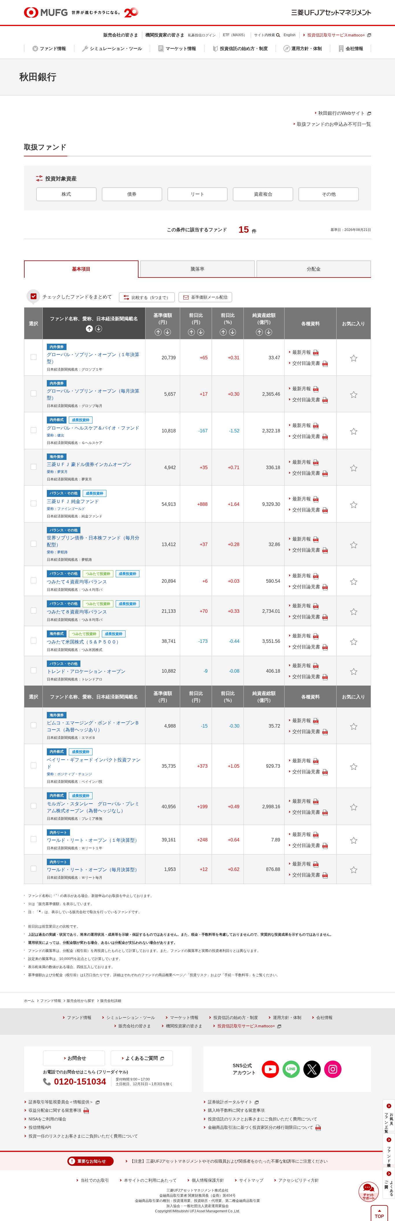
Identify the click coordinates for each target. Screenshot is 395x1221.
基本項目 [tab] (81, 269)
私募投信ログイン (202, 35)
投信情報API (40, 1127)
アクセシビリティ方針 (298, 1180)
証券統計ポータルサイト (230, 1102)
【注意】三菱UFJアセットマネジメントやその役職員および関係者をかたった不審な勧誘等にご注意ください (229, 1161)
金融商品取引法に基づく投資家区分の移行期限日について (260, 1127)
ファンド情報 (50, 1001)
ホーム (29, 1001)
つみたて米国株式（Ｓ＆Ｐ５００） (84, 641)
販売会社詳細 (110, 1001)
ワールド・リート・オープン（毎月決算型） (93, 869)
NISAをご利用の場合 (47, 1119)
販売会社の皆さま (135, 1026)
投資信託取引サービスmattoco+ (336, 35)
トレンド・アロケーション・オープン (86, 671)
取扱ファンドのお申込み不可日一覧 (334, 124)
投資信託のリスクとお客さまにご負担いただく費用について (262, 1119)
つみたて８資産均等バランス (77, 611)
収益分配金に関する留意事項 (55, 1110)
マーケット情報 (184, 1017)
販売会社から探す (81, 1001)
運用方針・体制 (287, 1017)
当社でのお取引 (95, 1180)
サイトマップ (251, 1180)
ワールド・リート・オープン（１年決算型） (93, 840)
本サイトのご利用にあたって (150, 1180)
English (290, 35)
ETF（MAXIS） (235, 35)
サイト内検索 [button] (264, 35)
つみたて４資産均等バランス (77, 581)
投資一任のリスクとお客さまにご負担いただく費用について (83, 1136)
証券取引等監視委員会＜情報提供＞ (61, 1102)
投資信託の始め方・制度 (235, 1017)
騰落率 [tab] (197, 269)
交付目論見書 (306, 363)
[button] (369, 1192)
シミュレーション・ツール (130, 1017)
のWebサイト (341, 113)
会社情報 (324, 1017)
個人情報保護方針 (208, 1180)
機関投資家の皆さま (184, 1026)
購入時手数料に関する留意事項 (236, 1110)
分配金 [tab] (314, 269)
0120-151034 (80, 1081)
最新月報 (301, 352)
